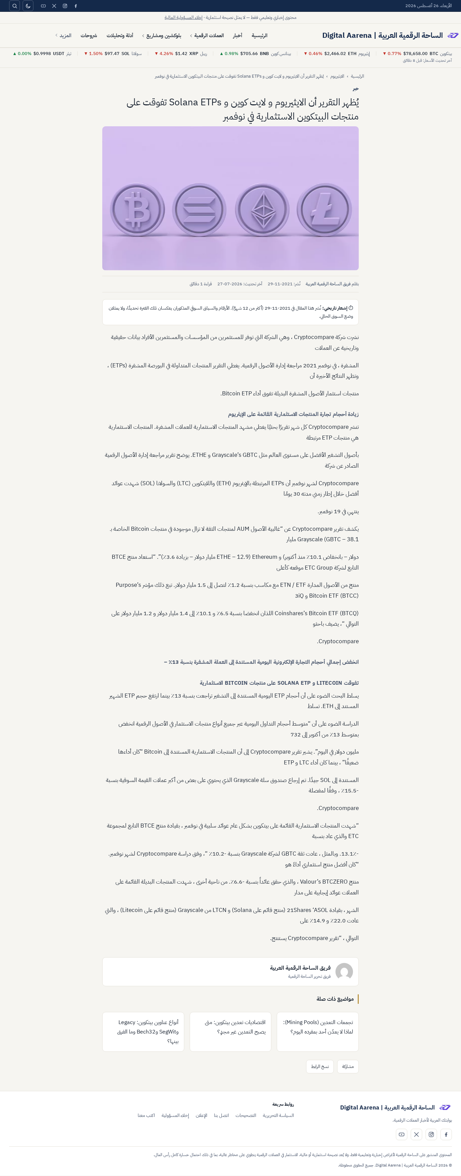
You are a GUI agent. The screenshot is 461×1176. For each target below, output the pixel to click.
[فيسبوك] (75, 5)
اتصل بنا (221, 1115)
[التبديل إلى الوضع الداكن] (28, 5)
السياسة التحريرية (278, 1115)
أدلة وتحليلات (120, 35)
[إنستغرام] (64, 5)
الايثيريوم (337, 76)
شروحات (89, 35)
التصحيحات (246, 1115)
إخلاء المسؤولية (175, 1115)
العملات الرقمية (209, 35)
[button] (230, 198)
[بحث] (14, 5)
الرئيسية (259, 35)
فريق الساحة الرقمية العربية (328, 284)
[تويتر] (54, 5)
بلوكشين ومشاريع (163, 35)
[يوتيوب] (43, 5)
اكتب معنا (146, 1115)
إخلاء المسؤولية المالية (183, 17)
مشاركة (348, 1066)
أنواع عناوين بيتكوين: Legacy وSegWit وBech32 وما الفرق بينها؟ (148, 1031)
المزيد (65, 35)
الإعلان (201, 1115)
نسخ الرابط (320, 1066)
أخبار (237, 35)
